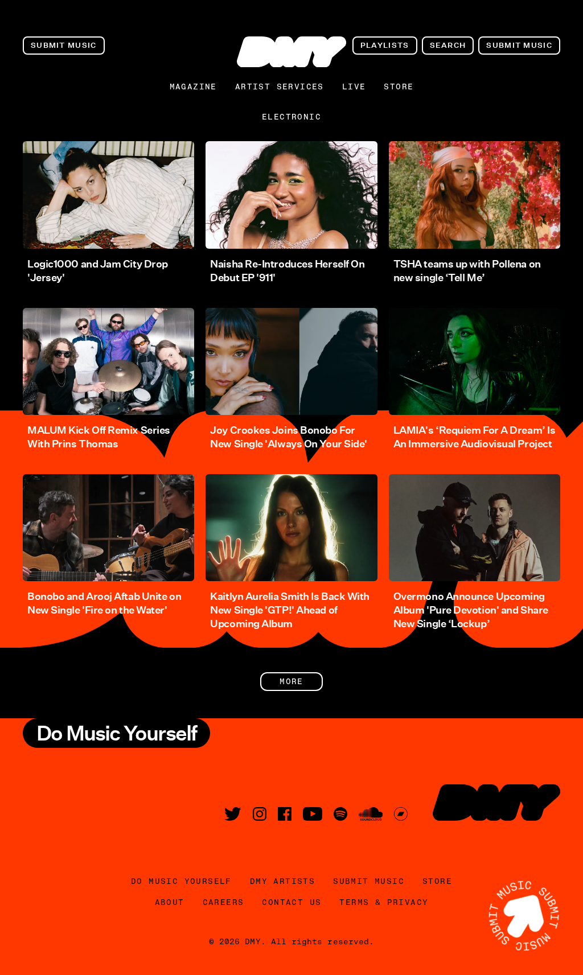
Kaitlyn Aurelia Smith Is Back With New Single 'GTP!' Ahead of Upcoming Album (289, 610)
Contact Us (291, 902)
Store (398, 86)
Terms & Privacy (383, 902)
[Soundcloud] (371, 814)
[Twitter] (232, 814)
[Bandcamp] (401, 814)
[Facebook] (285, 814)
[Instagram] (259, 814)
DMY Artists (282, 881)
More (291, 681)
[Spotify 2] (340, 814)
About (169, 902)
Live (354, 86)
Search (448, 45)
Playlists (384, 45)
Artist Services (279, 86)
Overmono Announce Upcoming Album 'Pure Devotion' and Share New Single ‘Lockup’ (470, 610)
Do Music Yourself (181, 881)
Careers (223, 902)
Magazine (193, 86)
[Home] (291, 51)
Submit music (64, 45)
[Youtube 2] (312, 814)
